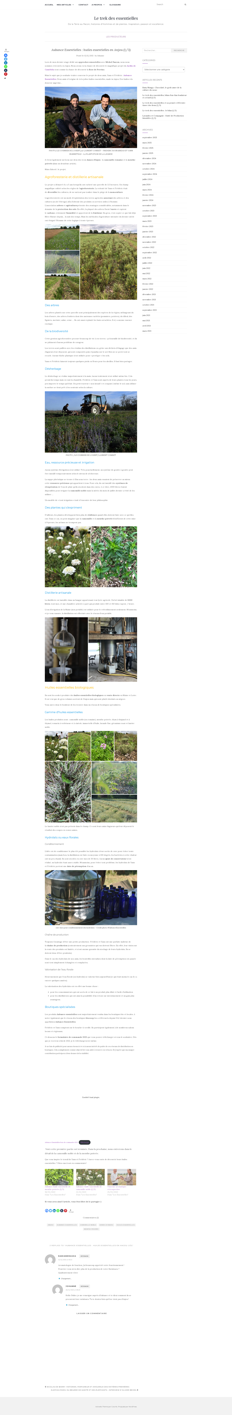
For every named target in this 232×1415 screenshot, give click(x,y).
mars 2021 (146, 331)
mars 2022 (146, 278)
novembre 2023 (149, 205)
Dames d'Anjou (106, 1225)
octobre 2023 (148, 210)
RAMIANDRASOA (67, 1256)
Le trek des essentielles (116, 18)
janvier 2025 (147, 153)
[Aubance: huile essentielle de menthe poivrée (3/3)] (59, 1177)
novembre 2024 (149, 163)
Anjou (50, 1225)
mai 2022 (146, 273)
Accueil (49, 5)
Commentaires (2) (91, 1217)
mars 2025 (147, 142)
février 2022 (147, 284)
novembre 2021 (149, 299)
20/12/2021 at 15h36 (73, 1290)
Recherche (179, 50)
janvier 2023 (147, 231)
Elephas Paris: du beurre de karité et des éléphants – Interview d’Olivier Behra (94, 1390)
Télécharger (84, 1142)
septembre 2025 (149, 137)
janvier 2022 (147, 289)
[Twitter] (50, 1208)
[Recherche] (185, 5)
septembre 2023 (149, 216)
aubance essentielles (67, 1225)
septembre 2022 (149, 252)
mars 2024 (147, 190)
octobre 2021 (148, 305)
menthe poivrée (91, 1229)
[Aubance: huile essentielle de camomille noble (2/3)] (90, 1177)
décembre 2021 (149, 294)
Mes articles (64, 5)
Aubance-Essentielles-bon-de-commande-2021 (61, 1142)
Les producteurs (116, 37)
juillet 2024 (147, 179)
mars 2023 (146, 221)
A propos (97, 5)
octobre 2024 (148, 169)
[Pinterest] (65, 1208)
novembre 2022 (149, 242)
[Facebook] (46, 1208)
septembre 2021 (149, 310)
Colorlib (114, 1407)
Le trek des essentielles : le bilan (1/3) (159, 110)
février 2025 (147, 148)
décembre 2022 (149, 237)
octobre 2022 (148, 247)
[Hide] (5, 78)
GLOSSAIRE (115, 5)
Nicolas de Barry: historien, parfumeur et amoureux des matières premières (87, 1387)
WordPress (132, 1407)
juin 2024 (146, 184)
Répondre (84, 1256)
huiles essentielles (126, 1225)
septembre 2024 (149, 174)
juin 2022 (146, 268)
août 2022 (146, 258)
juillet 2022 (147, 263)
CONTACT (83, 5)
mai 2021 (146, 320)
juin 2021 (146, 315)
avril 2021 (146, 326)
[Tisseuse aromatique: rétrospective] (121, 1177)
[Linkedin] (54, 1208)
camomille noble (88, 1225)
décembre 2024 (149, 158)
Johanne (100, 56)
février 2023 (147, 226)
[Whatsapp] (58, 1208)
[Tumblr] (61, 1208)
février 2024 (147, 195)
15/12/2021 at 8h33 (65, 1260)
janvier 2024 (147, 200)
